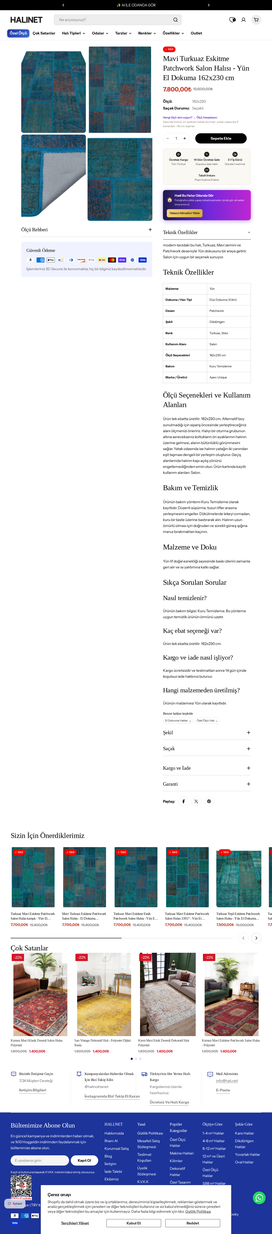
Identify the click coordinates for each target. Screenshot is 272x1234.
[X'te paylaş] (196, 801)
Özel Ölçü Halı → (207, 720)
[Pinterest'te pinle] (209, 801)
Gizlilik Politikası (198, 1211)
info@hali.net (227, 1081)
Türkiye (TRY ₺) (29, 1205)
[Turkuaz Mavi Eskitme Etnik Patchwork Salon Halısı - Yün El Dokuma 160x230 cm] (136, 877)
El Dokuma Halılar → (178, 720)
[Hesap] (243, 19)
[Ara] (175, 19)
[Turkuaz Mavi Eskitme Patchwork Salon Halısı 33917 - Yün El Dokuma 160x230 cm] (187, 877)
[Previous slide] (243, 938)
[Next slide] (256, 938)
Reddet (193, 1223)
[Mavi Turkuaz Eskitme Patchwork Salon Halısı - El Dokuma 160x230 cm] (84, 877)
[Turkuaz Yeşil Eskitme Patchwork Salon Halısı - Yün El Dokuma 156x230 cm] (238, 877)
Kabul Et (134, 1223)
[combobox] (117, 19)
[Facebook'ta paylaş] (183, 801)
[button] (63, 5)
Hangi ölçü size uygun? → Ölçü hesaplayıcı (190, 117)
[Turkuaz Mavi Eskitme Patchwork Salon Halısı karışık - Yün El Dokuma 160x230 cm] (33, 877)
